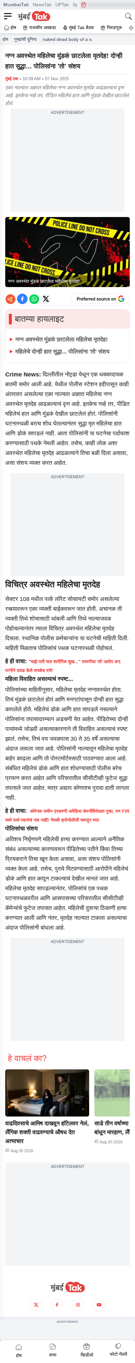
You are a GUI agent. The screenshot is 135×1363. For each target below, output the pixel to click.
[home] (67, 1287)
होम (5, 39)
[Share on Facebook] (22, 299)
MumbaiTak (16, 4)
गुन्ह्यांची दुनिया (25, 39)
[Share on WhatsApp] (34, 299)
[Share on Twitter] (46, 299)
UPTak (62, 4)
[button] (47, 1093)
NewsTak (42, 4)
